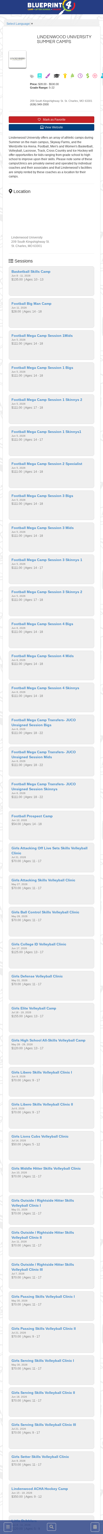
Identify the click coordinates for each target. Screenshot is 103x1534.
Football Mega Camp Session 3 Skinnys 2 (47, 592)
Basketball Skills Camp (31, 272)
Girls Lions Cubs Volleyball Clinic (40, 1136)
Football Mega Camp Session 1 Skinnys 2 (47, 400)
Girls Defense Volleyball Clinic (37, 976)
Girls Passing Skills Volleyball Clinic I (43, 1297)
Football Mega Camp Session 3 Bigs (42, 496)
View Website (53, 127)
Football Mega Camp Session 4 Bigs (42, 624)
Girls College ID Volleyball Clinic (39, 944)
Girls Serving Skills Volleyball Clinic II (43, 1393)
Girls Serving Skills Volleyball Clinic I (43, 1361)
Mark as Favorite (53, 119)
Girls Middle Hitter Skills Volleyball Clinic (46, 1168)
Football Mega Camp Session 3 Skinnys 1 (47, 560)
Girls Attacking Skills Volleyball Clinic (43, 880)
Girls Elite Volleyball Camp (34, 1008)
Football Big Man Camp (32, 304)
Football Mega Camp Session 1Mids (42, 336)
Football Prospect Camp (32, 816)
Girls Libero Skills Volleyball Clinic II (42, 1104)
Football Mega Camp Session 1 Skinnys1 (46, 432)
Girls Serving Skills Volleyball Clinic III (44, 1425)
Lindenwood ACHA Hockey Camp (40, 1489)
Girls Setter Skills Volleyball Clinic (40, 1457)
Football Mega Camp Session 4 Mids (43, 656)
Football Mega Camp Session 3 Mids (43, 528)
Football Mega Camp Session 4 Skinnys (45, 688)
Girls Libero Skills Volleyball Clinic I (42, 1072)
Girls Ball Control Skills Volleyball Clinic (45, 912)
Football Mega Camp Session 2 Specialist (47, 464)
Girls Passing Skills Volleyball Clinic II (44, 1329)
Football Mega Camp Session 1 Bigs (42, 368)
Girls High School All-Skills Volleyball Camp (49, 1040)
